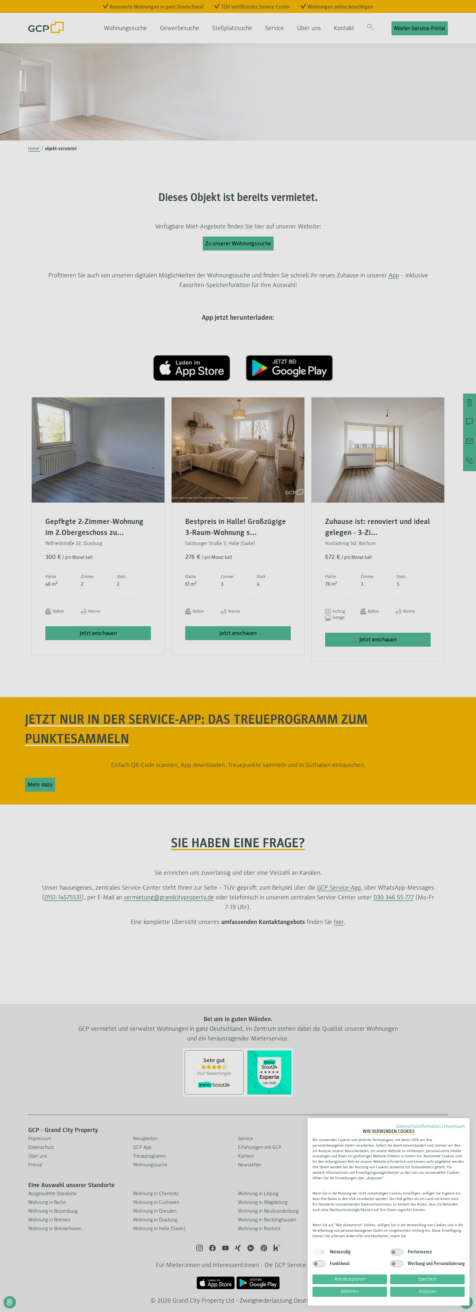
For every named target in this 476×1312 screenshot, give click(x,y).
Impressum (454, 1126)
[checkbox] (318, 1252)
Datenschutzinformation (418, 1126)
